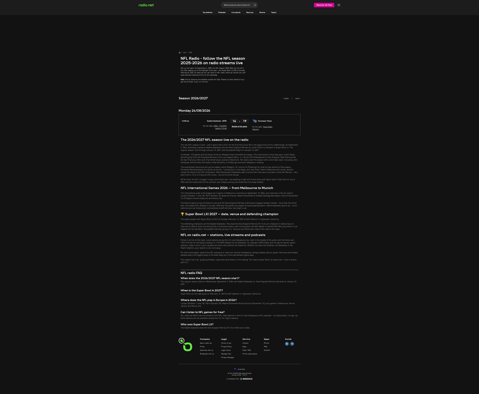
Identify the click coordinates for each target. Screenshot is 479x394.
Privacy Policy (226, 347)
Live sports (236, 12)
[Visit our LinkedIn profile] (287, 343)
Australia (241, 369)
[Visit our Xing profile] (292, 343)
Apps (244, 347)
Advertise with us (206, 350)
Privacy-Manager (227, 357)
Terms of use (226, 343)
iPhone (266, 343)
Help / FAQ (246, 350)
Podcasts (222, 12)
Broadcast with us (207, 354)
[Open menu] (338, 4)
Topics (273, 12)
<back (286, 99)
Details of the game (239, 126)
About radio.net (206, 343)
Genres (262, 12)
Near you (249, 12)
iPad (265, 347)
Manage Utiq (226, 354)
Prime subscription (249, 354)
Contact (245, 343)
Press (202, 347)
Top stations (207, 12)
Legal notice (226, 350)
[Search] (254, 4)
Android (267, 350)
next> (297, 99)
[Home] (180, 52)
